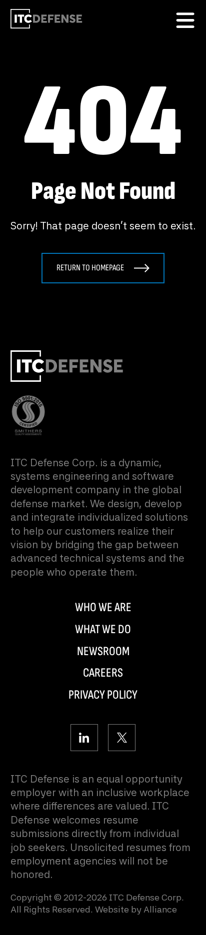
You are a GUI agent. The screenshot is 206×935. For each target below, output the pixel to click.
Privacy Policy (103, 695)
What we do (103, 629)
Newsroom (103, 651)
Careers (103, 673)
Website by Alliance (136, 909)
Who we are (103, 607)
